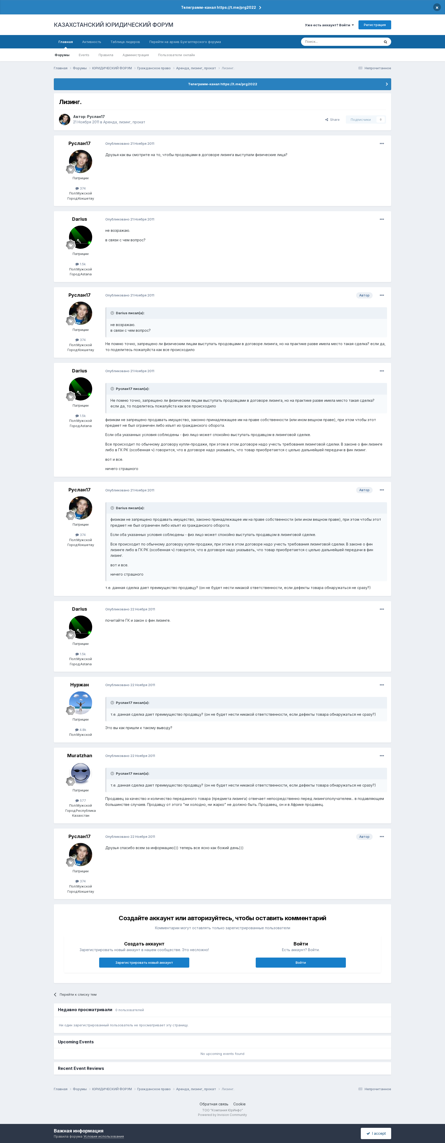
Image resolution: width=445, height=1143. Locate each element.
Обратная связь (214, 1104)
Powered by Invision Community (222, 1115)
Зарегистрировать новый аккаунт (144, 962)
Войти (301, 962)
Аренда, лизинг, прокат (124, 122)
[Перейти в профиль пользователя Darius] (80, 237)
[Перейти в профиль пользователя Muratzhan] (80, 773)
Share (334, 119)
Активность (91, 42)
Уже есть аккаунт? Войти (328, 25)
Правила (106, 55)
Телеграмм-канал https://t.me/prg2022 (218, 7)
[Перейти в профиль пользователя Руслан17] (64, 119)
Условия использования (103, 1136)
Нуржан (79, 684)
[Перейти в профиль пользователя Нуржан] (80, 702)
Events (84, 55)
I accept (378, 1133)
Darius (79, 219)
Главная (65, 42)
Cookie (239, 1104)
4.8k (82, 730)
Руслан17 (96, 116)
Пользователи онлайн (176, 55)
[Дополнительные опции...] (382, 144)
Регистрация (375, 25)
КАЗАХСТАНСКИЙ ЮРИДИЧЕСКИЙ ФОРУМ (113, 24)
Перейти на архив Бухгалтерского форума (185, 42)
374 (82, 188)
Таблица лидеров (125, 42)
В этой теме (364, 42)
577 (82, 800)
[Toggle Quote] (112, 313)
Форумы (62, 55)
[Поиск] (385, 42)
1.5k (82, 264)
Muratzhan (79, 755)
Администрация (136, 55)
